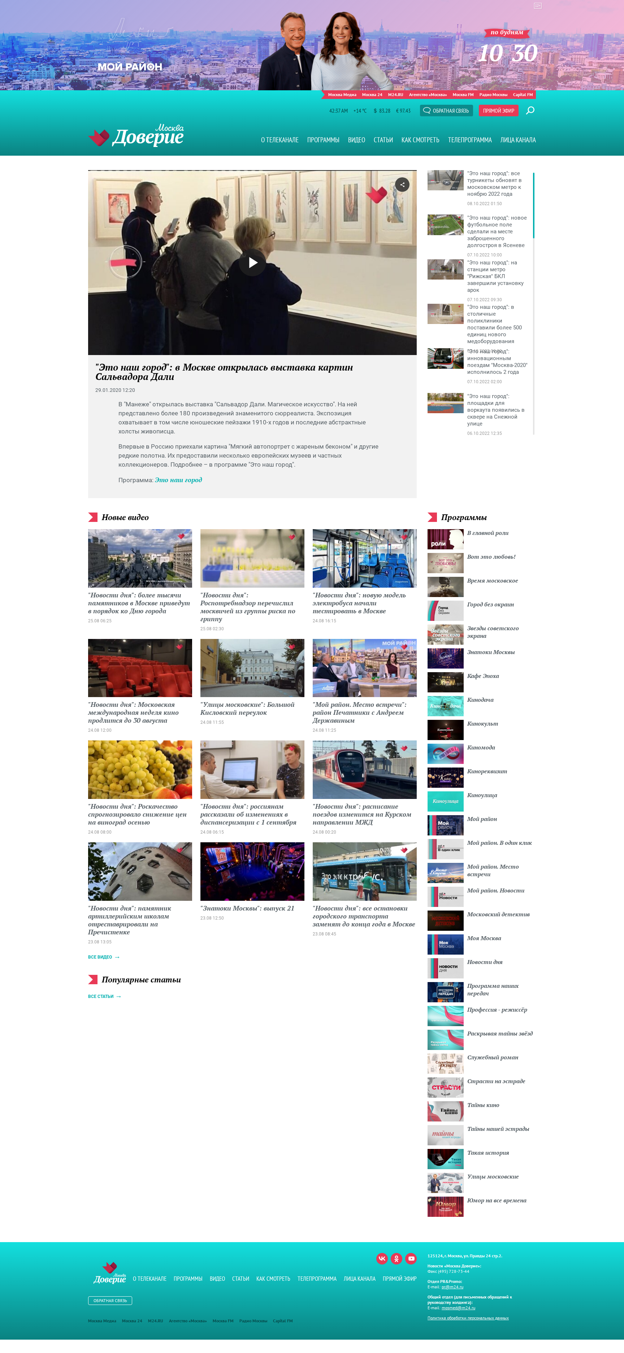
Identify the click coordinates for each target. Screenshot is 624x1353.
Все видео (100, 957)
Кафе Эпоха (483, 676)
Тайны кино (483, 1105)
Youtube (411, 1259)
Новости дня (485, 962)
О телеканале (280, 139)
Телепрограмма (470, 139)
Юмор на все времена (496, 1200)
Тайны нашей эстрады (498, 1129)
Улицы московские (493, 1176)
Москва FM (463, 94)
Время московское (492, 580)
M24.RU (395, 94)
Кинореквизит (487, 771)
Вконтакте (382, 1259)
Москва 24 (372, 94)
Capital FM (523, 94)
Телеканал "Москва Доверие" (136, 135)
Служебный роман (492, 1057)
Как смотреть (420, 139)
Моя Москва (484, 938)
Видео (356, 139)
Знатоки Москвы (491, 652)
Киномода (481, 747)
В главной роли (487, 533)
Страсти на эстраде (496, 1081)
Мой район (482, 819)
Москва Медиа (342, 94)
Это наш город (178, 479)
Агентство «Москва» (428, 94)
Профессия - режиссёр (497, 1009)
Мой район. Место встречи (493, 870)
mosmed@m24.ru (458, 1307)
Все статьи (100, 996)
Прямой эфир (498, 110)
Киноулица (482, 795)
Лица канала (518, 139)
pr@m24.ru (452, 1286)
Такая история (488, 1153)
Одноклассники (396, 1259)
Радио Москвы (493, 94)
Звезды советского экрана (493, 632)
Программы (323, 139)
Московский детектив (498, 914)
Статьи (383, 139)
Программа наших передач (493, 989)
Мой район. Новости (495, 890)
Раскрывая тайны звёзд (500, 1033)
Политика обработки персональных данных (468, 1317)
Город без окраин (490, 604)
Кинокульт (482, 723)
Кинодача (480, 700)
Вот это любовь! (491, 557)
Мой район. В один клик (499, 843)
